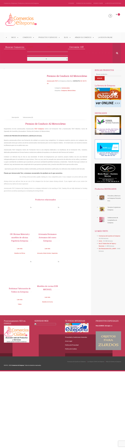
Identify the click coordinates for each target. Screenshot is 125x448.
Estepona (64, 90)
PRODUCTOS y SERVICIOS (47, 37)
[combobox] (37, 54)
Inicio (13, 37)
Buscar (99, 78)
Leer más (19, 248)
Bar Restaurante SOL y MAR (107, 248)
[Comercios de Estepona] (21, 26)
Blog (66, 37)
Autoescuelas (65, 88)
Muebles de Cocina (47, 302)
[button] (37, 50)
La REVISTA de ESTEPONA (113, 3)
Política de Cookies (71, 349)
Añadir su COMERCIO (83, 37)
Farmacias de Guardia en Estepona (109, 236)
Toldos (20, 304)
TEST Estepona (39, 129)
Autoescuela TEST (52, 81)
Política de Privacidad (72, 345)
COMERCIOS (27, 37)
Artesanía (40, 253)
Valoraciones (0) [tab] (28, 117)
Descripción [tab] (15, 117)
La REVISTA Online (105, 37)
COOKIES (71, 3)
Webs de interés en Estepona (113, 361)
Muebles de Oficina (19, 253)
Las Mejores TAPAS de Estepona (95, 361)
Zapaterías (55, 253)
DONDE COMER (98, 3)
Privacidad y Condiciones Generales (76, 337)
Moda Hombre (47, 253)
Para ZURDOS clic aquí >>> (104, 326)
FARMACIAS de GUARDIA (84, 3)
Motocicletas (72, 90)
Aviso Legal (68, 341)
